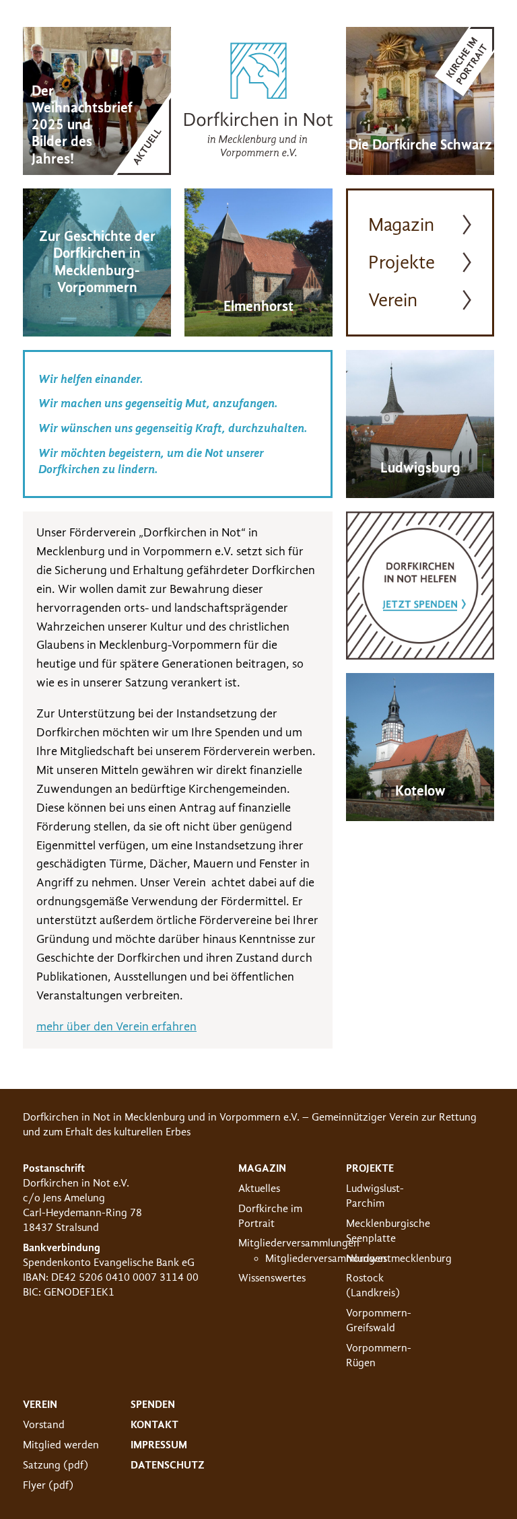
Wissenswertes (272, 1278)
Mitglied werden (61, 1445)
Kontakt (154, 1425)
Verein (392, 300)
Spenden (153, 1405)
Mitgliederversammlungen (298, 1243)
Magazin (401, 225)
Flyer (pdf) (48, 1485)
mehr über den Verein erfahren (116, 1027)
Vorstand (44, 1425)
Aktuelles (259, 1188)
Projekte (401, 262)
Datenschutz (168, 1465)
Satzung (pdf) (55, 1465)
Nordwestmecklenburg (399, 1258)
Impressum (159, 1445)
